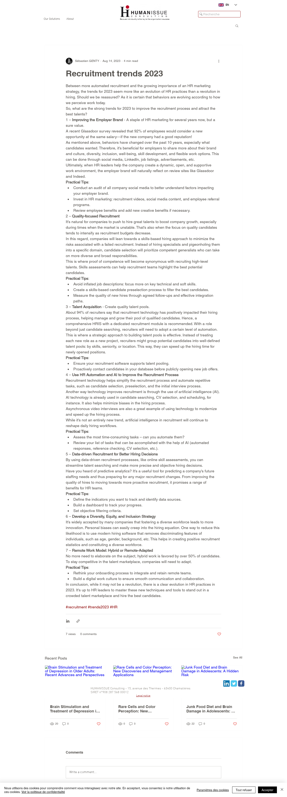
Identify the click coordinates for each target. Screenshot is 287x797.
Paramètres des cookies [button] (213, 790)
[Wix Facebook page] (241, 683)
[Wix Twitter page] (234, 683)
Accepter (267, 790)
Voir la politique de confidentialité (43, 792)
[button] (237, 25)
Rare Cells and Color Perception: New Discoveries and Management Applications (141, 708)
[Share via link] (78, 621)
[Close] (281, 790)
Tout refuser (244, 790)
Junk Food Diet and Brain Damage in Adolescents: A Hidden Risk (210, 708)
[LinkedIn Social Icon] (226, 683)
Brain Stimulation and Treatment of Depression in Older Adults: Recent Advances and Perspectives (75, 708)
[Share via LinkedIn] (68, 621)
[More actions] (218, 61)
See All (237, 657)
